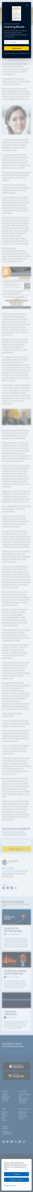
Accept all (16, 1174)
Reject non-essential (16, 1180)
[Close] (27, 5)
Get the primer (16, 48)
